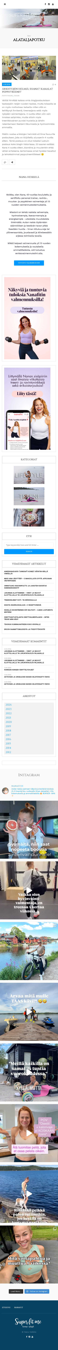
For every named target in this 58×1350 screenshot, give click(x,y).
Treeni (17, 96)
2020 (9, 722)
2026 (9, 705)
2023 (8, 709)
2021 (8, 718)
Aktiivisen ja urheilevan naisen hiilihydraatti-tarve (27, 677)
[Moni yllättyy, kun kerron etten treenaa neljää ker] (29, 890)
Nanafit (18, 1307)
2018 (8, 730)
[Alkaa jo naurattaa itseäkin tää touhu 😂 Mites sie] (29, 1012)
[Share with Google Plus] (30, 162)
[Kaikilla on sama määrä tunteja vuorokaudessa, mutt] (29, 1072)
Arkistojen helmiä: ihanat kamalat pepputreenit (27, 90)
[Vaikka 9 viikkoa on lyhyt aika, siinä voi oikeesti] (29, 1255)
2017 (8, 735)
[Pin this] (36, 162)
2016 (8, 739)
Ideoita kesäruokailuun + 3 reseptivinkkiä (22, 605)
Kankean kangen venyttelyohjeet (19, 670)
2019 (8, 726)
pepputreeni (7, 96)
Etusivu (6, 1307)
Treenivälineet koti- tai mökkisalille (20, 600)
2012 (8, 752)
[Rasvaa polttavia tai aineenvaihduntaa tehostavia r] (29, 830)
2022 (9, 713)
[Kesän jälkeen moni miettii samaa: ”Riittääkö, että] (29, 1194)
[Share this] (18, 162)
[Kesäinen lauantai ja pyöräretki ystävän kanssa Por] (29, 951)
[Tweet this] (24, 162)
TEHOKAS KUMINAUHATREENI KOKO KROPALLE (22, 624)
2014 (8, 748)
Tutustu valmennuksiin (29, 263)
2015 (8, 743)
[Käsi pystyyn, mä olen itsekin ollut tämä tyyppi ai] (29, 1133)
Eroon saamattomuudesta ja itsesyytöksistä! (24, 629)
